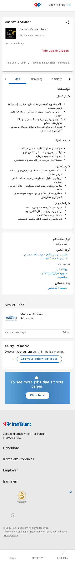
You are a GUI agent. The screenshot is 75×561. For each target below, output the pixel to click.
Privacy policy (11, 535)
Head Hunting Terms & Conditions (48, 532)
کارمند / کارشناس (57, 288)
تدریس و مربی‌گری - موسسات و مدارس (45, 255)
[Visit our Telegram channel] (27, 515)
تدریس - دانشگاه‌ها (56, 259)
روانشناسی (61, 269)
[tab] (17, 79)
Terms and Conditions (16, 532)
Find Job (11, 63)
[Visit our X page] (21, 515)
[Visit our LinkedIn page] (7, 515)
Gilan (23, 63)
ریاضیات (62, 277)
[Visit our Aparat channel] (34, 515)
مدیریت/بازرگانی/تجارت (53, 273)
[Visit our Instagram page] (14, 515)
